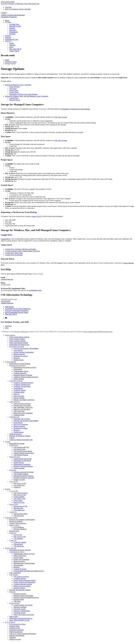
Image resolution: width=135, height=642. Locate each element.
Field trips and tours (15, 632)
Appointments (18, 388)
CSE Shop (17, 601)
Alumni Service (19, 462)
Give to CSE (13, 481)
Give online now (19, 485)
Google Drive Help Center (14, 253)
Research (17, 358)
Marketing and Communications (24, 563)
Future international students (18, 343)
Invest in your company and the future (22, 519)
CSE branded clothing (21, 474)
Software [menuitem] (8, 37)
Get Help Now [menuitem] (14, 24)
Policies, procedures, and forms (24, 400)
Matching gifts (18, 508)
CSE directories (19, 516)
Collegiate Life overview (22, 419)
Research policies (19, 588)
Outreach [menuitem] (12, 45)
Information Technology (9, 17)
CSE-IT (12, 438)
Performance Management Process (20, 618)
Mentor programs (19, 354)
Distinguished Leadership (22, 464)
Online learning (19, 379)
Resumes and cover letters (22, 405)
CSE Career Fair (19, 411)
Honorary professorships (22, 611)
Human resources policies (22, 586)
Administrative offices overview (24, 554)
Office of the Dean (20, 556)
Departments (18, 369)
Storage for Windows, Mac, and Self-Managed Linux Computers (26, 96)
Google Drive (13, 98)
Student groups (19, 360)
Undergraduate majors (21, 371)
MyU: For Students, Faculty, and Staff (17, 9)
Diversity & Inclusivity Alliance (19, 436)
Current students (10, 362)
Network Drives (14, 100)
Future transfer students (17, 339)
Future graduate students (17, 341)
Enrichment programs (16, 630)
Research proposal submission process (26, 597)
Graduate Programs (20, 569)
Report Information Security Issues (16, 312)
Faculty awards (14, 603)
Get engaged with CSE (21, 447)
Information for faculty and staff (19, 550)
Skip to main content (8, 2)
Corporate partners (11, 518)
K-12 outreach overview (17, 624)
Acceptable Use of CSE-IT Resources (17, 308)
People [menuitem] (11, 43)
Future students (10, 335)
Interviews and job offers (22, 409)
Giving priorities (19, 497)
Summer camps (14, 626)
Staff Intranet (9, 307)
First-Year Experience (21, 424)
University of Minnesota (21, 331)
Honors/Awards (14, 457)
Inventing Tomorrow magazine (24, 478)
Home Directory (14, 87)
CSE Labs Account (60, 117)
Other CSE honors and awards (24, 614)
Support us (12, 533)
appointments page (35, 290)
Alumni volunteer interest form (24, 453)
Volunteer (12, 637)
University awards (20, 609)
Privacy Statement (89, 331)
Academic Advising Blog (22, 386)
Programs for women (21, 356)
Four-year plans (19, 396)
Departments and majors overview (25, 367)
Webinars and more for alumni (24, 472)
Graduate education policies (23, 584)
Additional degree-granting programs (26, 377)
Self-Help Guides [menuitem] (15, 26)
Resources (12, 470)
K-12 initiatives (19, 527)
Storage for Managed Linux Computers (18, 85)
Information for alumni (16, 443)
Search (4, 13)
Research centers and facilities (23, 595)
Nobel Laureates (19, 468)
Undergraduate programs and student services (29, 571)
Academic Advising (15, 381)
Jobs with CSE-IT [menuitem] (15, 49)
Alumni (7, 441)
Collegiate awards (19, 613)
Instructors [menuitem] (12, 30)
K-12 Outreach (10, 622)
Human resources (19, 561)
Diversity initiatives (20, 529)
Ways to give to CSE (20, 506)
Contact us (17, 487)
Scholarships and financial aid (19, 345)
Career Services (14, 402)
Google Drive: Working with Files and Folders (20, 249)
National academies (20, 607)
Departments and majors (17, 365)
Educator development (16, 635)
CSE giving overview (21, 493)
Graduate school (19, 415)
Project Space (13, 90)
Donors (7, 489)
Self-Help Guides (11, 62)
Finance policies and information (24, 582)
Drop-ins (16, 394)
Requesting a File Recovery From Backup (23, 94)
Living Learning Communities (24, 352)
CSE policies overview (21, 576)
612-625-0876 (5, 301)
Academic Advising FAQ (22, 384)
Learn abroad (18, 350)
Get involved (13, 445)
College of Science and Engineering (13, 15)
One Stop (8, 7)
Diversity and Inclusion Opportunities (26, 348)
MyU (7, 328)
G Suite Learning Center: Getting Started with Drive (22, 251)
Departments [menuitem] (13, 32)
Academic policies (20, 578)
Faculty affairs (18, 557)
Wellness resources (15, 434)
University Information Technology (17, 310)
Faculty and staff (10, 548)
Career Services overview (22, 403)
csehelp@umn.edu (7, 279)
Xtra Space (13, 88)
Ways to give (13, 504)
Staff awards (13, 616)
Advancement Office (20, 514)
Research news (14, 531)
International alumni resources (23, 476)
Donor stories (18, 500)
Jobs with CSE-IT (11, 314)
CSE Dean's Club (19, 499)
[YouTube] (6, 318)
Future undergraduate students (19, 337)
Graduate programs (20, 373)
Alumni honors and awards (23, 459)
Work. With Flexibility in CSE (19, 620)
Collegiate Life (14, 417)
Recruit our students (16, 521)
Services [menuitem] (8, 36)
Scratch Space (14, 92)
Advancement (18, 544)
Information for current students (19, 364)
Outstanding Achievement (22, 460)
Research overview (20, 594)
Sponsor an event (15, 639)
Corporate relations (20, 542)
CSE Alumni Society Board (23, 451)
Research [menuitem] (12, 34)
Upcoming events (19, 449)
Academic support (20, 390)
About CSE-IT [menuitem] (14, 51)
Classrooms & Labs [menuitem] (11, 39)
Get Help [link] (8, 22)
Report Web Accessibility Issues (103, 331)
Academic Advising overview (23, 383)
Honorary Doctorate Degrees (23, 466)
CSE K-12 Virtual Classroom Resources (22, 634)
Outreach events (14, 628)
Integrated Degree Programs (23, 375)
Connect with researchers (17, 523)
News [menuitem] (11, 47)
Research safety (19, 599)
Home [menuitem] (7, 20)
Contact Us (13, 512)
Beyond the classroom (16, 346)
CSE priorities (18, 538)
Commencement (19, 392)
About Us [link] (8, 41)
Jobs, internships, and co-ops (23, 407)
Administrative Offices (16, 552)
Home (7, 60)
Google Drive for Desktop (14, 255)
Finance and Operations (21, 559)
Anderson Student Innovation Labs (21, 440)
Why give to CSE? (20, 483)
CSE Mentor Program (21, 455)
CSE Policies (13, 575)
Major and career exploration (23, 413)
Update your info (19, 479)
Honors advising (19, 398)
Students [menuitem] (12, 28)
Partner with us (14, 525)
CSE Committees (15, 573)
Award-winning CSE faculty (23, 605)
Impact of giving (19, 502)
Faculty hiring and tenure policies (25, 580)
